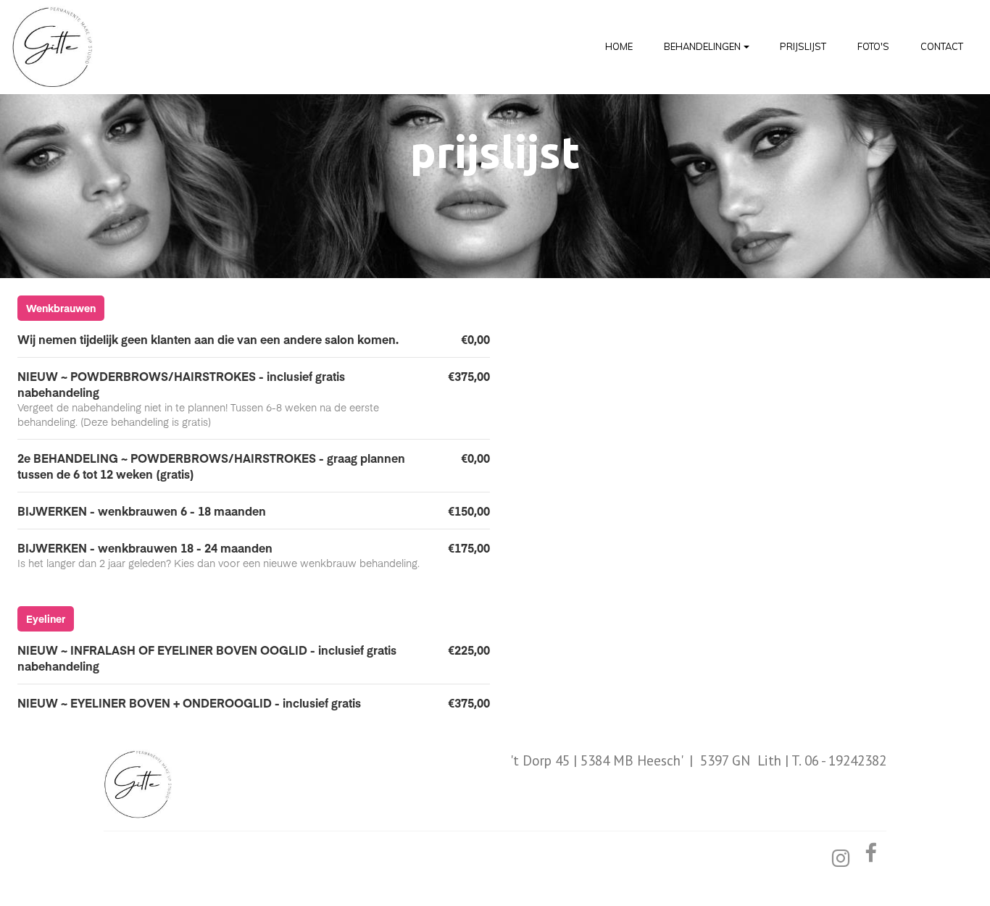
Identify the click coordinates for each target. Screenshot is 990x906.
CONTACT (941, 46)
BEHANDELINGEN (702, 46)
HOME (619, 46)
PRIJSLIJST (803, 46)
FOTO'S (873, 46)
